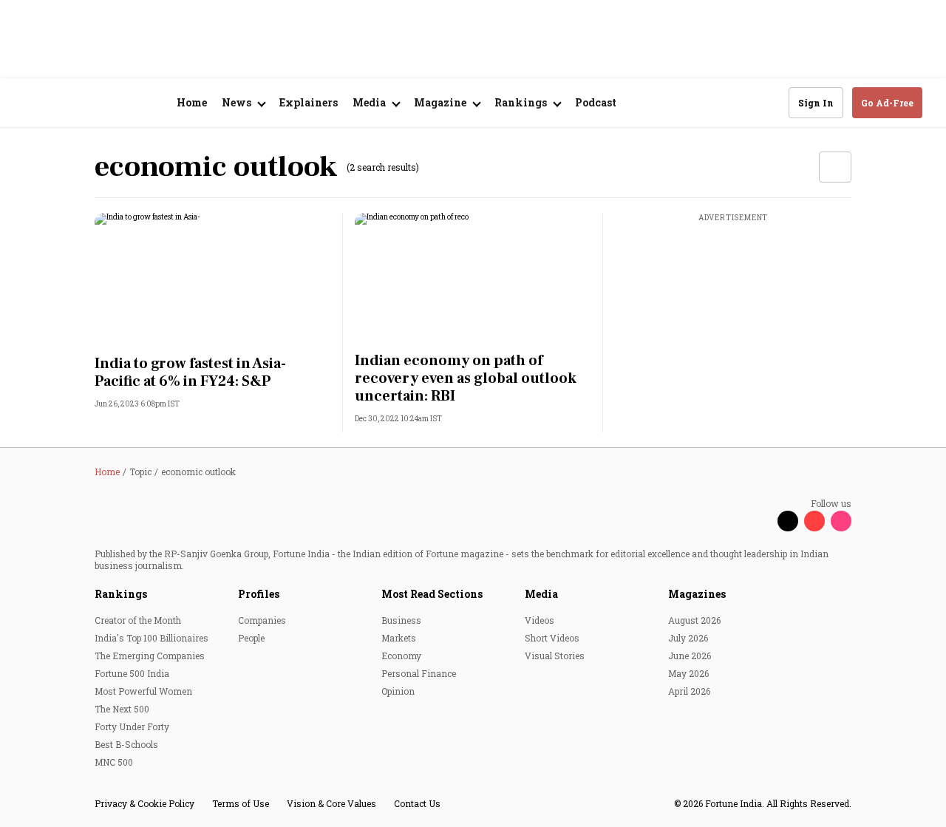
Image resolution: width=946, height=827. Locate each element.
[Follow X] (787, 521)
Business (401, 620)
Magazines (697, 594)
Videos (539, 620)
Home (192, 102)
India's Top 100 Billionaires (151, 638)
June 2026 (689, 655)
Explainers (308, 102)
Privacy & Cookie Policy (144, 803)
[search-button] (768, 102)
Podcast (595, 102)
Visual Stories (555, 655)
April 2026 (689, 691)
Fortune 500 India (132, 673)
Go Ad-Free (887, 103)
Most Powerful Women (143, 691)
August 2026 (694, 620)
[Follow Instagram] (841, 521)
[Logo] (103, 103)
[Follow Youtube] (814, 521)
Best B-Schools (126, 744)
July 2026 (688, 638)
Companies (262, 620)
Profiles (258, 594)
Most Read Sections (432, 594)
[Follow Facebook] (761, 521)
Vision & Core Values (331, 803)
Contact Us (417, 803)
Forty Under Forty (132, 726)
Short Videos (552, 638)
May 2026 (688, 673)
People (251, 638)
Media (541, 594)
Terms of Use (240, 803)
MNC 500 (114, 762)
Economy (401, 655)
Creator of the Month (138, 620)
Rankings (121, 594)
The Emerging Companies (150, 655)
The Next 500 (122, 709)
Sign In (816, 103)
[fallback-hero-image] (213, 279)
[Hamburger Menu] (32, 103)
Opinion (398, 691)
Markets (398, 638)
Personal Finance (418, 673)
